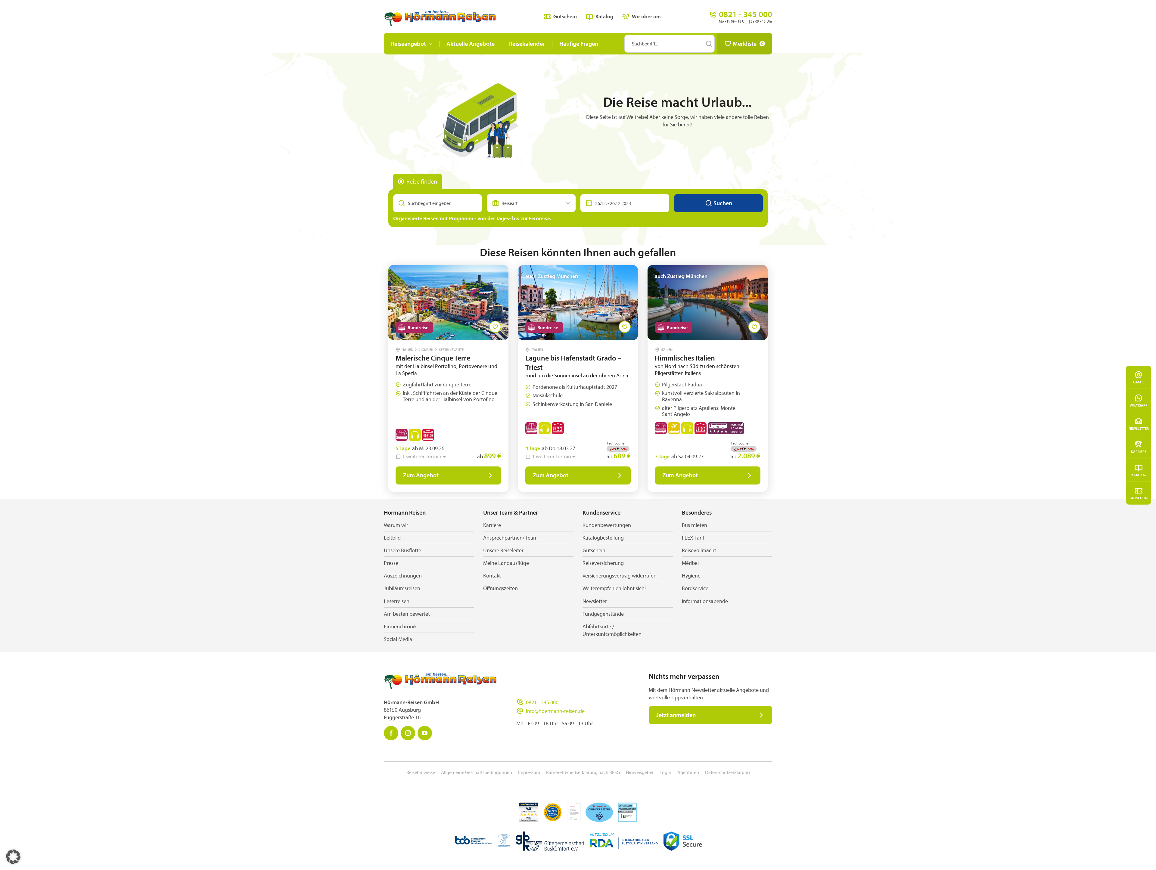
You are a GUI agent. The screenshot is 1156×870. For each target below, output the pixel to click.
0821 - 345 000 (542, 702)
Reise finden (421, 181)
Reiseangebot (408, 43)
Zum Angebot (421, 475)
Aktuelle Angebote (470, 43)
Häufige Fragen (578, 43)
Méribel (690, 562)
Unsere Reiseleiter (503, 550)
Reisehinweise (420, 772)
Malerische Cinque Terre (433, 357)
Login (665, 772)
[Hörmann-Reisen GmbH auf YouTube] (425, 733)
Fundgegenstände (603, 613)
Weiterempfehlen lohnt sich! (614, 588)
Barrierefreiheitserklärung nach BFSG (583, 772)
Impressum (529, 772)
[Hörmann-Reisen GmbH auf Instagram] (408, 733)
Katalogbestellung (603, 537)
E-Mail (1138, 381)
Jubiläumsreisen (402, 588)
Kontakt (492, 575)
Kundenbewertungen (607, 525)
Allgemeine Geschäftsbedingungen (476, 772)
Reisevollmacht (699, 550)
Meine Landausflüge (506, 562)
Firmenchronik (400, 626)
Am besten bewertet (407, 613)
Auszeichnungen (403, 575)
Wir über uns (647, 16)
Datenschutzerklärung (727, 772)
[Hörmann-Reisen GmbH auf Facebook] (391, 733)
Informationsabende (705, 601)
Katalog (1138, 474)
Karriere (1138, 451)
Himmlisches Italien (685, 357)
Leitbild (392, 537)
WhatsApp (1139, 405)
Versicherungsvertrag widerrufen (620, 575)
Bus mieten (694, 525)
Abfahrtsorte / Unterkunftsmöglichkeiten (612, 630)
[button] (13, 857)
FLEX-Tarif (693, 537)
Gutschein (1139, 497)
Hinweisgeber (640, 772)
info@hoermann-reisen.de (555, 710)
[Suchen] (709, 44)
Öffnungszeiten (500, 588)
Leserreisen (396, 601)
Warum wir (396, 525)
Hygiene (691, 575)
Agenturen (688, 772)
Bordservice (695, 588)
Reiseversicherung (603, 562)
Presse (391, 562)
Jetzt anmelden (676, 715)
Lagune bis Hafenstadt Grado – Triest (573, 362)
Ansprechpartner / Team (510, 537)
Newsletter (1139, 428)
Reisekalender (527, 43)
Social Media (398, 639)
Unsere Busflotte (402, 550)
